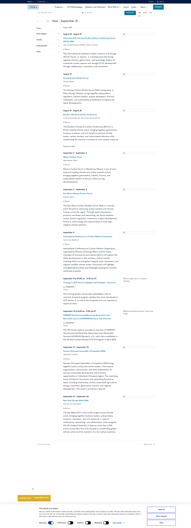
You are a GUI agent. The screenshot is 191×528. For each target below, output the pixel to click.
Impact (126, 7)
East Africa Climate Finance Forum (77, 194)
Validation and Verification (95, 7)
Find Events (130, 13)
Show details (117, 523)
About (142, 7)
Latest (133, 7)
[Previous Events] (38, 21)
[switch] (70, 522)
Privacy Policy (138, 492)
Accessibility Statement (143, 488)
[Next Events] (42, 21)
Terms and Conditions (142, 484)
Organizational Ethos (111, 495)
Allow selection (161, 516)
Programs (58, 7)
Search (161, 1)
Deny (161, 523)
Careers (104, 488)
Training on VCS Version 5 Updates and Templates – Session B (89, 283)
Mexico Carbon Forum (72, 157)
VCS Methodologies (75, 7)
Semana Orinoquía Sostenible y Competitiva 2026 (84, 351)
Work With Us (113, 7)
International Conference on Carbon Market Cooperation (87, 237)
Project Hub (41, 1)
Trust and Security (140, 495)
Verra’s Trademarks (110, 492)
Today (47, 21)
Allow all (161, 509)
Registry (29, 1)
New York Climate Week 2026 (75, 401)
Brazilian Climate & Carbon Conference (80, 115)
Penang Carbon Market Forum (76, 78)
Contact (151, 1)
